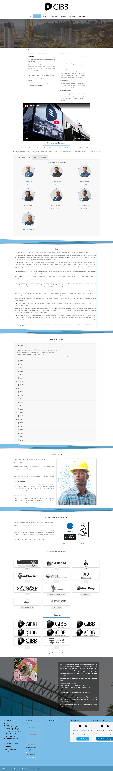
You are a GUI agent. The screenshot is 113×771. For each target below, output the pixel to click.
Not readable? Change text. (31, 747)
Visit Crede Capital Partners (27, 607)
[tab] (22, 157)
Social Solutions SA (35, 768)
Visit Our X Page (82, 739)
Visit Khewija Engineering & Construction (56, 594)
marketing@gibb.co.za (12, 738)
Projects (45, 16)
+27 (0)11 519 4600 (11, 733)
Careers (63, 16)
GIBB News (82, 16)
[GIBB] (56, 6)
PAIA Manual (7, 746)
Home (29, 16)
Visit (27, 568)
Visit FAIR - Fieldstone (56, 607)
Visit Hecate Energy (86, 594)
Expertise (54, 16)
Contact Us (72, 16)
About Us (37, 16)
